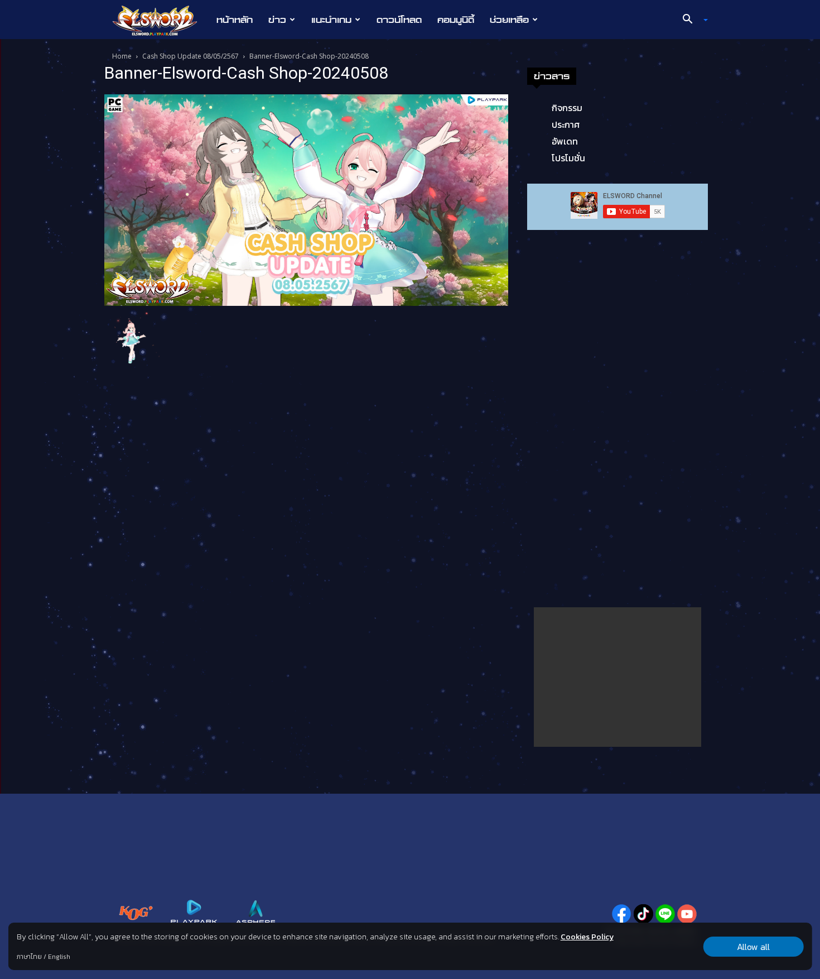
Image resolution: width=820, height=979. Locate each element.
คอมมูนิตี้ (455, 19)
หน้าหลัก (234, 19)
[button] (691, 20)
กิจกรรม (567, 107)
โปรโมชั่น (568, 158)
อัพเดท (565, 141)
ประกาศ (566, 124)
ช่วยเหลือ (509, 19)
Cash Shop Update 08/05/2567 (190, 56)
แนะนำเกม (331, 19)
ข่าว (277, 19)
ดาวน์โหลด (399, 19)
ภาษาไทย (29, 957)
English (59, 957)
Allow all (753, 946)
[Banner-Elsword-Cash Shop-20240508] (306, 199)
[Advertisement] (617, 677)
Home (122, 56)
